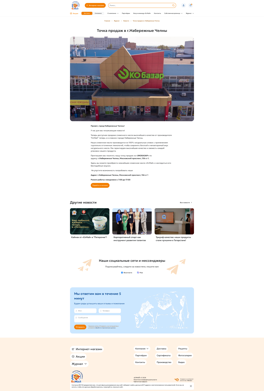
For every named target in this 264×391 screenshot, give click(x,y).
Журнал (189, 13)
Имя (80, 311)
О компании (111, 13)
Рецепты (182, 348)
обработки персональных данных (105, 328)
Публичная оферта (140, 382)
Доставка (87, 13)
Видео (181, 362)
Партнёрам (126, 13)
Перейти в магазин (100, 185)
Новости (126, 21)
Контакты (157, 13)
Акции (75, 13)
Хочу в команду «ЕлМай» (142, 13)
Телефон (106, 311)
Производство (164, 362)
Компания (140, 348)
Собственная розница (172, 13)
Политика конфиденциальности (145, 380)
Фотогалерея (185, 355)
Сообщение (83, 317)
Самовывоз (98, 13)
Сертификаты (164, 355)
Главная (107, 21)
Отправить (80, 327)
